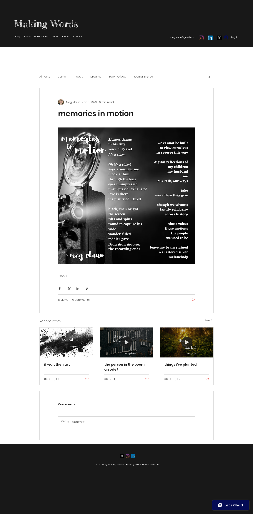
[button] (209, 76)
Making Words (46, 24)
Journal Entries (143, 76)
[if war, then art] (66, 342)
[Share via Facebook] (59, 288)
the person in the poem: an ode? (124, 367)
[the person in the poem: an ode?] (126, 342)
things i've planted (180, 364)
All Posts (44, 76)
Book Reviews (117, 76)
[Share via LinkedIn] (78, 288)
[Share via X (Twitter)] (69, 288)
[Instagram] (201, 38)
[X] (219, 38)
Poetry (79, 76)
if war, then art (57, 364)
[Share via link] (87, 288)
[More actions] (193, 102)
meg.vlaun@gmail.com (182, 37)
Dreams (95, 76)
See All (209, 320)
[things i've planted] (186, 342)
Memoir (62, 76)
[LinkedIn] (210, 38)
